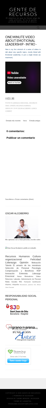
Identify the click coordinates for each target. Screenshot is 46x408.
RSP (39, 271)
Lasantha (27, 401)
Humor (19, 276)
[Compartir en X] (11, 98)
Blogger (29, 395)
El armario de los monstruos (27, 265)
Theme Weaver (22, 398)
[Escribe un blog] (8, 98)
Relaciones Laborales (12, 279)
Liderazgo (11, 262)
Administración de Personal (31, 279)
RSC (20, 282)
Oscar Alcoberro (24, 108)
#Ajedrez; (8, 284)
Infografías (15, 284)
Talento (8, 265)
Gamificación (36, 282)
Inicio (25, 121)
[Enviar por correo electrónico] (6, 98)
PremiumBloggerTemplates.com (23, 404)
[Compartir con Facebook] (13, 98)
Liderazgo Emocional (20, 103)
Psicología (36, 268)
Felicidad (35, 259)
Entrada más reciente (13, 121)
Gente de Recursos (23, 12)
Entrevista (23, 274)
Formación (27, 282)
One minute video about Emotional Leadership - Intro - (21, 40)
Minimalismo (29, 276)
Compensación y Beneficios (19, 271)
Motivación (36, 263)
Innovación (10, 274)
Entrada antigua (34, 121)
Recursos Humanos (23, 105)
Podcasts (11, 287)
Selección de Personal (17, 268)
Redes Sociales (11, 282)
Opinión (13, 105)
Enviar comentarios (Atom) (24, 199)
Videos (7, 108)
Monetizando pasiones (26, 284)
